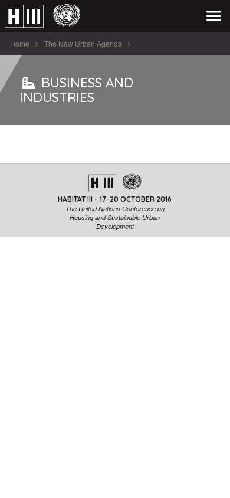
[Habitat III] (42, 16)
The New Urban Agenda (83, 43)
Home (19, 43)
